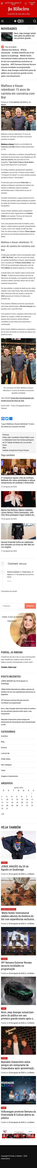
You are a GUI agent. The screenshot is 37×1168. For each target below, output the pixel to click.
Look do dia (5, 753)
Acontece (4, 736)
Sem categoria (6, 765)
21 (27, 803)
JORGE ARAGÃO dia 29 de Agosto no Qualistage (14, 868)
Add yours (23, 564)
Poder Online (5, 759)
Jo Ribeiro (18, 8)
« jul (2, 814)
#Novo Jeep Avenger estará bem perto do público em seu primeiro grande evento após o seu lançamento (18, 73)
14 (27, 799)
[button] (33, 28)
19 (17, 803)
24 (7, 805)
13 (22, 799)
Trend (3, 770)
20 (22, 803)
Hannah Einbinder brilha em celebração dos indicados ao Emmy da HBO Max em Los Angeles (17, 544)
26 (17, 805)
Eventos (4, 748)
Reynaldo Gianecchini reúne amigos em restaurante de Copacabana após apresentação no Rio (18, 722)
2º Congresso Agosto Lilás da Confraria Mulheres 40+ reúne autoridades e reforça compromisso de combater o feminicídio (18, 480)
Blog (2, 742)
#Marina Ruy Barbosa (11, 50)
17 (7, 803)
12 (17, 799)
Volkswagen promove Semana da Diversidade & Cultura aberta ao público (18, 1114)
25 (12, 805)
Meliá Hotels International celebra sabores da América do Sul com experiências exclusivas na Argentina (18, 691)
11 (12, 799)
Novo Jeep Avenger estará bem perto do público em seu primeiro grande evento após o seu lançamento (25, 38)
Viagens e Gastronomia (9, 776)
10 (7, 799)
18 (12, 803)
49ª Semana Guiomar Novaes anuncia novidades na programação (16, 965)
